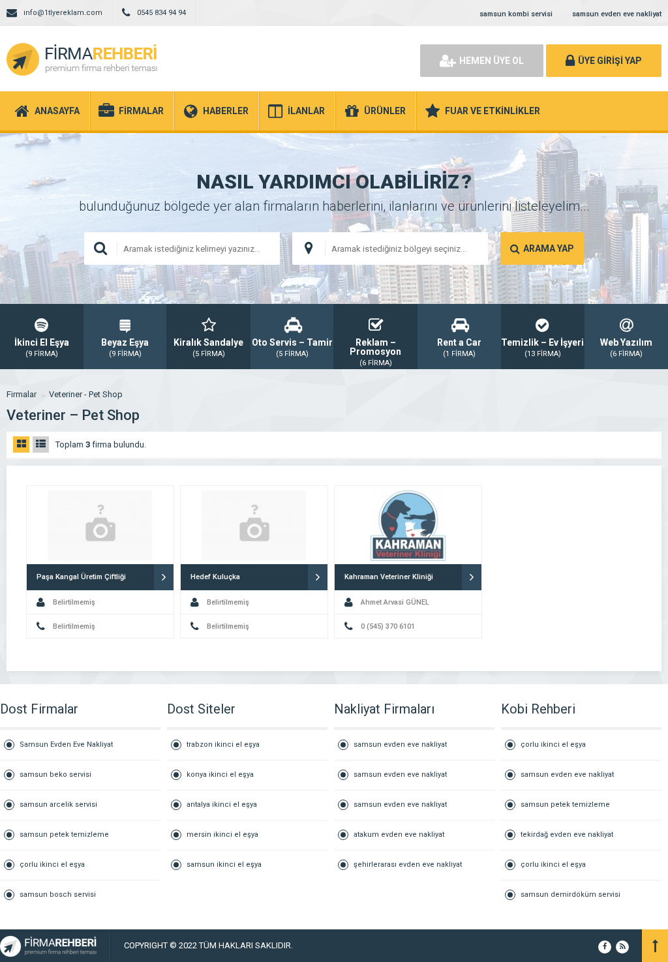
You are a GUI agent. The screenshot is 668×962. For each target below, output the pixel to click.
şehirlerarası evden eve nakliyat (408, 864)
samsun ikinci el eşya (224, 864)
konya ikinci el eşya (220, 774)
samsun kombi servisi (516, 14)
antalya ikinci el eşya (222, 804)
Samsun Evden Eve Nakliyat (66, 744)
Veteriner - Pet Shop (86, 394)
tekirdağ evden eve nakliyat (567, 834)
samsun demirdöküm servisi (570, 894)
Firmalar (22, 394)
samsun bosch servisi (58, 894)
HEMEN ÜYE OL (491, 60)
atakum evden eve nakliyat (399, 834)
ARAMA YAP (548, 248)
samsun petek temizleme (64, 834)
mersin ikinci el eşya (222, 834)
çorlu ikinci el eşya (52, 864)
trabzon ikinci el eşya (223, 744)
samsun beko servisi (55, 774)
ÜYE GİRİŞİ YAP (610, 60)
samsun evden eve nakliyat (616, 14)
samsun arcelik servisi (58, 804)
